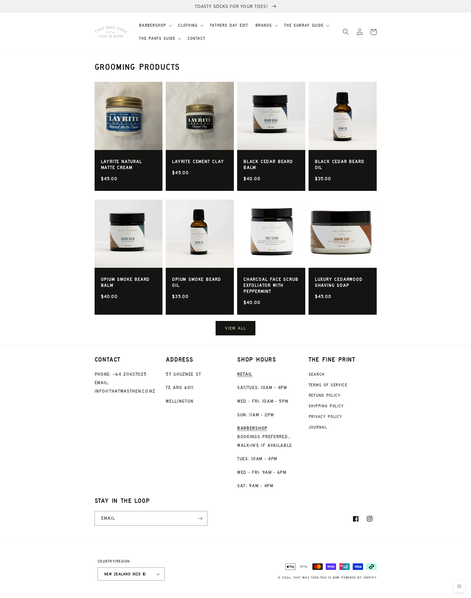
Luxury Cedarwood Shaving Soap (339, 282)
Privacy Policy (325, 416)
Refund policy (324, 395)
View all (235, 328)
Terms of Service (328, 385)
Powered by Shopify (359, 577)
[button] (154, 25)
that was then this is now (316, 577)
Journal (318, 427)
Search (317, 374)
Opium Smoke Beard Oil (196, 282)
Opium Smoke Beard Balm (125, 282)
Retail (244, 374)
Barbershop (252, 428)
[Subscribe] (200, 518)
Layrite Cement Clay (198, 161)
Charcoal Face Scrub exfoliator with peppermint (270, 285)
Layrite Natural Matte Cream (121, 164)
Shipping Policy (326, 406)
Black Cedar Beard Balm (268, 164)
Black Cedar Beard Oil (339, 164)
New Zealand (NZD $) (125, 574)
